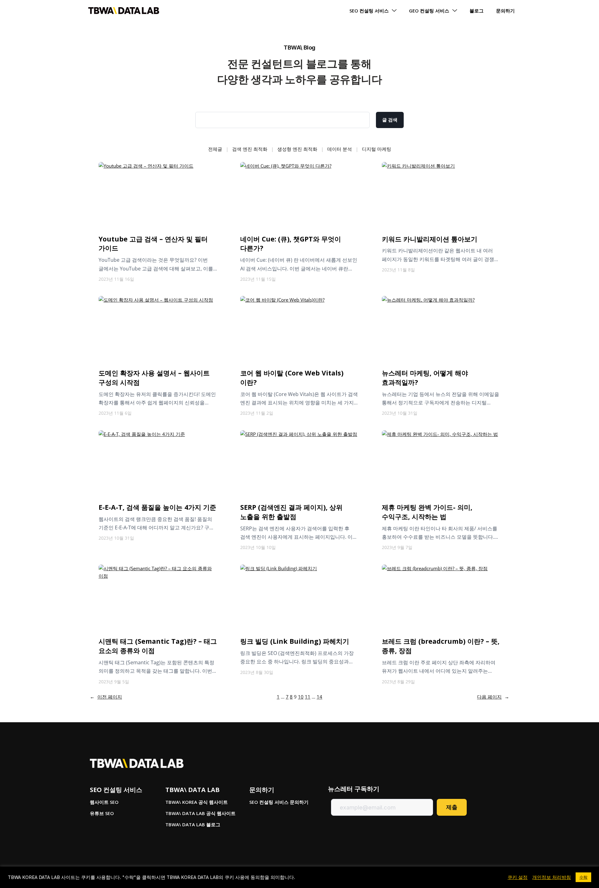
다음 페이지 (493, 697)
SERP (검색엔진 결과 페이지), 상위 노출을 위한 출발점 (291, 512)
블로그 (477, 10)
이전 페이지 (106, 697)
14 (319, 697)
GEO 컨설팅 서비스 (429, 10)
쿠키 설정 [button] (518, 877)
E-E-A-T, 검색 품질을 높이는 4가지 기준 (157, 507)
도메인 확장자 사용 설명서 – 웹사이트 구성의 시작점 (154, 377)
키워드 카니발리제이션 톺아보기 (429, 238)
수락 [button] (583, 877)
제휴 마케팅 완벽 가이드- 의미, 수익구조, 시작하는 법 (427, 512)
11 (307, 697)
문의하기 (505, 10)
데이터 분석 (339, 149)
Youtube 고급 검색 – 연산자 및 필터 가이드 (153, 243)
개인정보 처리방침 (551, 877)
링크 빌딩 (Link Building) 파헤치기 (294, 641)
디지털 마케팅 (376, 149)
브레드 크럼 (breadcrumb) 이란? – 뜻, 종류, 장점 (440, 646)
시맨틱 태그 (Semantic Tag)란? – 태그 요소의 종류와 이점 (158, 646)
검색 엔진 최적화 (249, 149)
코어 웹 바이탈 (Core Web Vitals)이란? (291, 377)
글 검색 (389, 120)
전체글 (215, 149)
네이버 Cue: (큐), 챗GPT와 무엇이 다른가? (290, 243)
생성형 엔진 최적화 (297, 149)
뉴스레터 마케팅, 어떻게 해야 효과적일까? (425, 377)
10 (301, 697)
